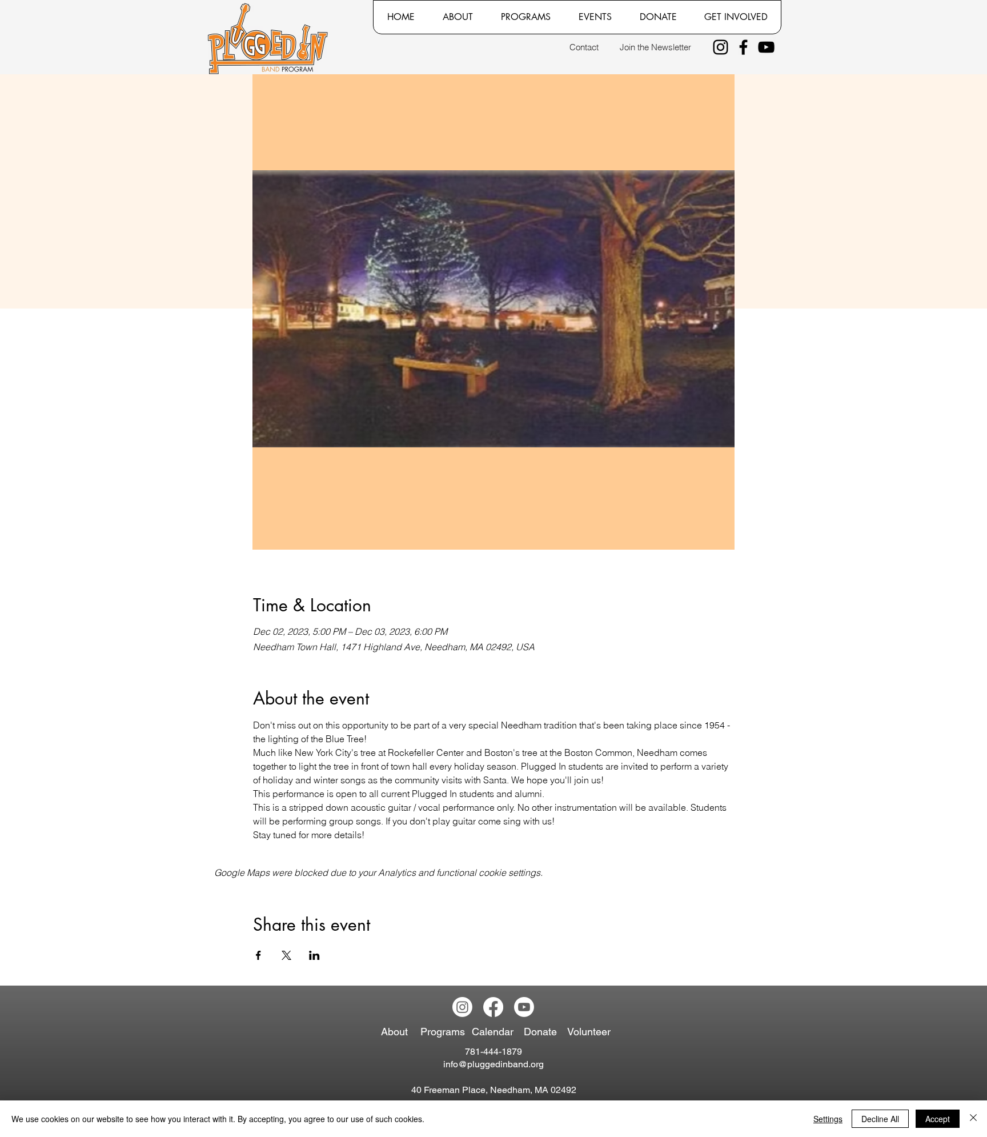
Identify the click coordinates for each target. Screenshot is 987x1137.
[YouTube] (766, 47)
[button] (457, 17)
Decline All (880, 1118)
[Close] (973, 1119)
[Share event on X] (286, 955)
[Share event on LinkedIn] (314, 955)
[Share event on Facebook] (258, 955)
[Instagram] (721, 47)
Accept (937, 1118)
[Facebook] (743, 47)
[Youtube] (524, 1007)
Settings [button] (827, 1118)
